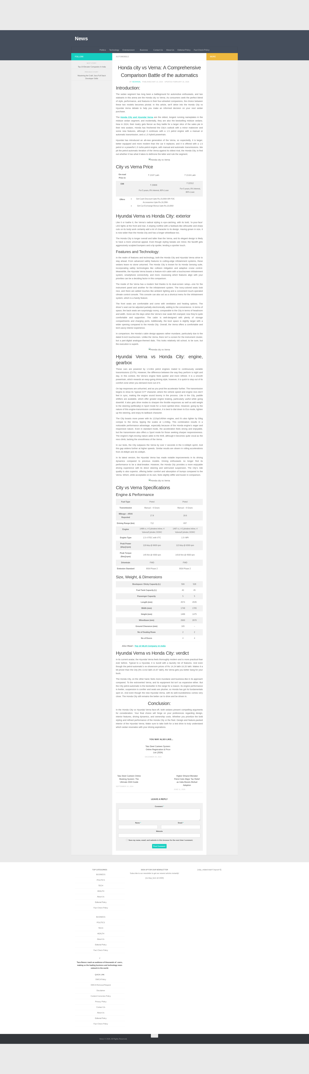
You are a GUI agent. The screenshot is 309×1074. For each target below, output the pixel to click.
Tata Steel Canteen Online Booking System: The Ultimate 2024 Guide (129, 779)
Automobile (122, 57)
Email (180, 823)
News (81, 38)
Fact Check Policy (201, 50)
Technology (114, 50)
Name (138, 823)
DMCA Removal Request (101, 985)
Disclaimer (101, 990)
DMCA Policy (100, 979)
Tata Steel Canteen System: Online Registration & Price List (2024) (158, 749)
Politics (103, 50)
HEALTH (100, 891)
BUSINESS (100, 874)
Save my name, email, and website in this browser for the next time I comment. (161, 840)
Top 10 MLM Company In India (150, 646)
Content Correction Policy (101, 996)
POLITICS (101, 880)
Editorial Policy (184, 50)
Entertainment (128, 50)
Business (144, 50)
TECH (100, 886)
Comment (159, 806)
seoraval (136, 82)
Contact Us (158, 50)
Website (159, 831)
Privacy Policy (100, 1002)
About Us (170, 50)
